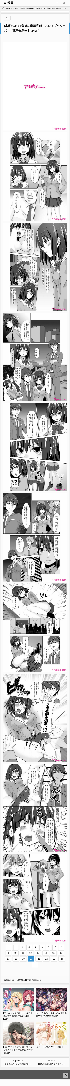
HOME (7, 8)
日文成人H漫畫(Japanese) (23, 8)
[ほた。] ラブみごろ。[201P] (49, 1047)
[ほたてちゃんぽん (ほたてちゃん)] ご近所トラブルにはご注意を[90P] (18, 1050)
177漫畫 (8, 2)
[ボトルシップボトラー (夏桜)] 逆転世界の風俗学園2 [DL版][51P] (17, 1016)
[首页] (65, 1075)
